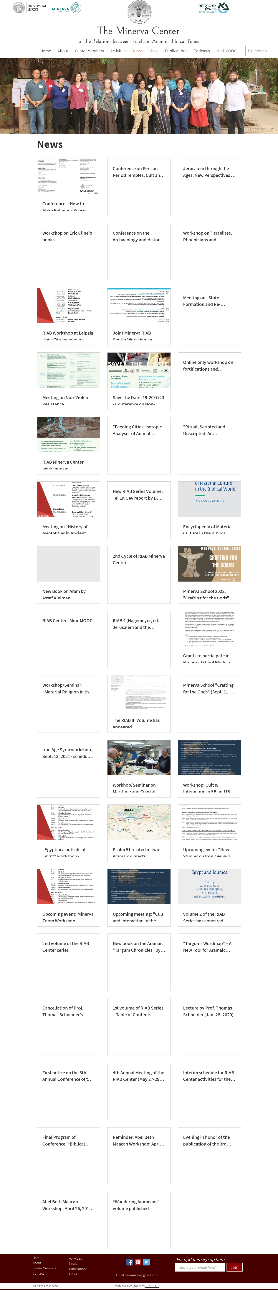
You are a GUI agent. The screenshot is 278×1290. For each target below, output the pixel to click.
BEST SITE (152, 1286)
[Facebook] (129, 1262)
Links (73, 1274)
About (37, 1263)
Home (37, 1257)
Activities (75, 1258)
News (73, 1263)
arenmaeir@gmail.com (142, 1275)
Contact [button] (38, 1273)
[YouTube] (138, 1262)
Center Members (44, 1268)
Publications (78, 1269)
